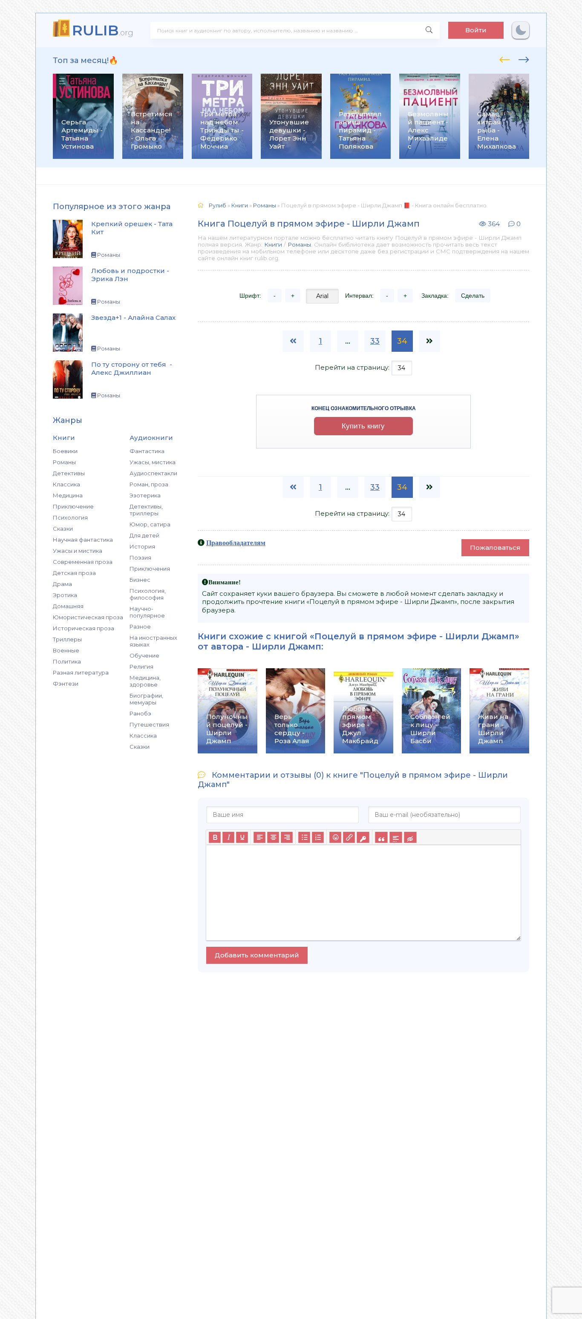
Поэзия (140, 557)
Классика (66, 484)
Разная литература (81, 672)
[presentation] (504, 58)
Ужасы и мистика (77, 550)
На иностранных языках (153, 641)
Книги (273, 244)
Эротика (65, 595)
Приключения (150, 568)
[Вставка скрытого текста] (410, 837)
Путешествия (149, 724)
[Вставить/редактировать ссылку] (349, 837)
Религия (141, 666)
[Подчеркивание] (242, 837)
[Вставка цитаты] (381, 837)
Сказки (63, 528)
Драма (62, 583)
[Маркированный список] (304, 837)
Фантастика (147, 451)
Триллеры (67, 639)
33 (375, 341)
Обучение (144, 655)
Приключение (73, 506)
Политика (67, 661)
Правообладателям (235, 542)
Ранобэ (140, 713)
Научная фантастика (83, 539)
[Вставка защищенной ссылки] (363, 837)
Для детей (144, 535)
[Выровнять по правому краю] (287, 837)
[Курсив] (228, 837)
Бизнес (140, 579)
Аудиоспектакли (153, 473)
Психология (70, 517)
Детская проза (74, 572)
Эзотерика (145, 495)
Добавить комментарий (257, 955)
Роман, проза (149, 484)
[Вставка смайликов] (335, 837)
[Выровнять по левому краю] (259, 837)
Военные (66, 650)
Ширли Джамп (286, 646)
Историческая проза (83, 628)
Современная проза (82, 561)
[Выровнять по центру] (273, 837)
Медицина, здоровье (145, 681)
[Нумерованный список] (318, 837)
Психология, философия (148, 594)
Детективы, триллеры (146, 510)
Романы (64, 462)
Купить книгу (363, 426)
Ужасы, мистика (153, 462)
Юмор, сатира (150, 524)
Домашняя (68, 606)
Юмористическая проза (88, 617)
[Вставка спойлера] (395, 837)
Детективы (69, 473)
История (142, 546)
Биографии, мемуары (146, 699)
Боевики (65, 451)
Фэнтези (65, 683)
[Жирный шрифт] (215, 837)
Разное (140, 626)
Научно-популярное (147, 612)
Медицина (68, 495)
